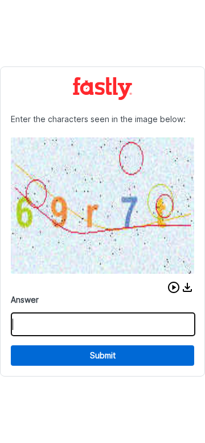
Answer (25, 299)
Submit (103, 355)
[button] (174, 287)
